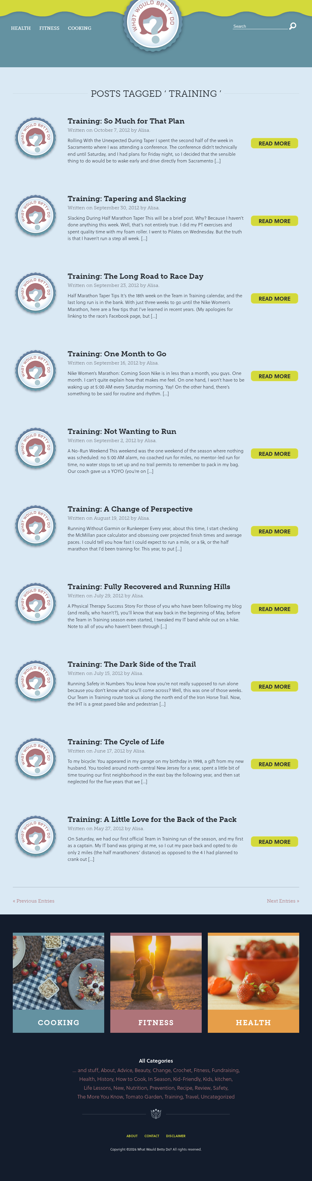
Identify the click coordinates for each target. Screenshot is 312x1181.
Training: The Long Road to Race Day (136, 276)
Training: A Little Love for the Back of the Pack (152, 819)
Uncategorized (218, 1096)
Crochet (182, 1070)
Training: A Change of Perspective (130, 509)
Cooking (79, 28)
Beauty (142, 1070)
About (108, 1070)
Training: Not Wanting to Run (122, 431)
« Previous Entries (34, 901)
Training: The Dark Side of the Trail (132, 664)
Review (203, 1088)
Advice (124, 1070)
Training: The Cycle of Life (116, 741)
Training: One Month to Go (117, 353)
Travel (191, 1096)
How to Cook (131, 1079)
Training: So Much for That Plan (126, 121)
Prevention (162, 1088)
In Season (159, 1079)
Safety (220, 1088)
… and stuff (85, 1070)
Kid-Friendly (186, 1079)
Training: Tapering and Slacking (127, 198)
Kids (207, 1079)
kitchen (223, 1079)
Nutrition (136, 1088)
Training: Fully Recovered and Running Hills (149, 586)
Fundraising (225, 1070)
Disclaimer (176, 1135)
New (118, 1088)
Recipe (184, 1088)
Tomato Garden (144, 1096)
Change (162, 1070)
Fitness (49, 28)
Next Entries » (283, 901)
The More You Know (100, 1096)
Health (21, 28)
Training (174, 1096)
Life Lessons (97, 1088)
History (105, 1079)
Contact (151, 1135)
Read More (274, 143)
